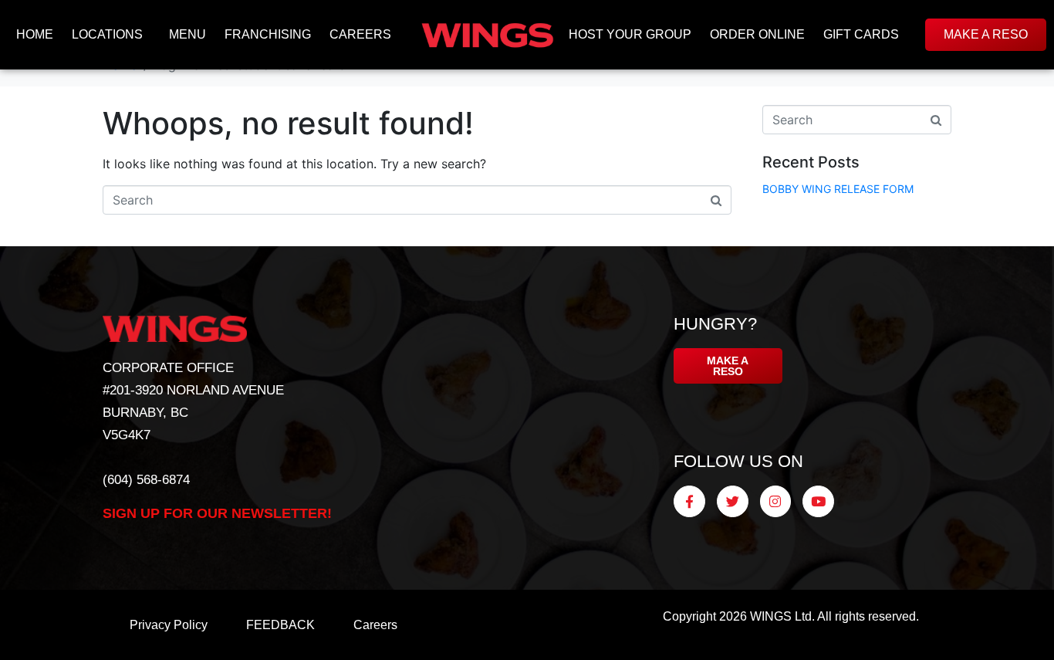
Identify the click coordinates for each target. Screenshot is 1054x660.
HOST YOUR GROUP (630, 34)
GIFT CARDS (861, 34)
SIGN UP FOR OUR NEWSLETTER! (217, 513)
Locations (107, 34)
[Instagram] (776, 501)
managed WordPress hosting (800, 644)
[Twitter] (732, 501)
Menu (187, 34)
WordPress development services (767, 644)
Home (34, 34)
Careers (360, 34)
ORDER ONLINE (757, 34)
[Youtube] (818, 501)
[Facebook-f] (689, 501)
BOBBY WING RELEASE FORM (838, 188)
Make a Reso (986, 34)
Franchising (268, 34)
